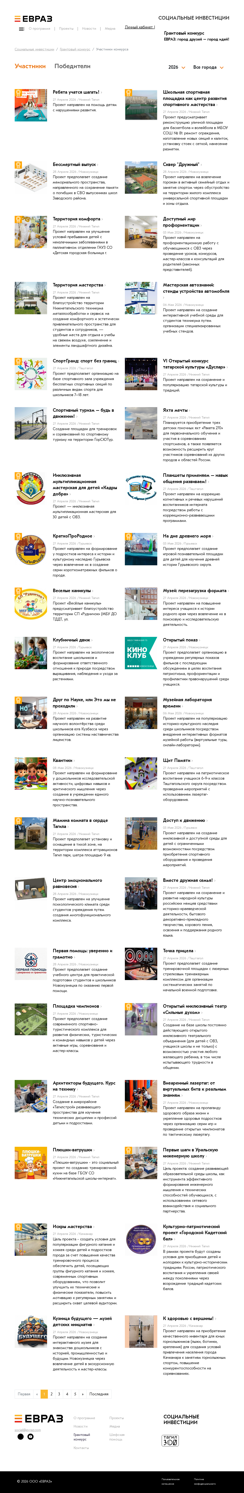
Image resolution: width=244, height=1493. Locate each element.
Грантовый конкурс (75, 49)
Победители (73, 66)
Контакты (81, 1448)
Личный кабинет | (140, 27)
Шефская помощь (116, 1437)
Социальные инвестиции (34, 49)
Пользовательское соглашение (171, 1481)
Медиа (110, 29)
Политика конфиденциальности (205, 1481)
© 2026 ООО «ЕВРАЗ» (34, 1481)
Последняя (98, 1394)
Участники (30, 66)
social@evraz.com (28, 1430)
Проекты (66, 29)
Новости (89, 29)
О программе (39, 29)
